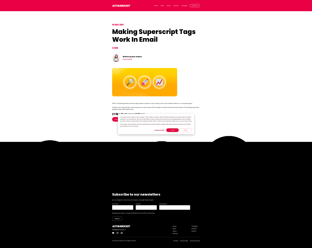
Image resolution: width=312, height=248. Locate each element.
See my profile (127, 59)
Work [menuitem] (174, 229)
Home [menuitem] (174, 226)
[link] (121, 5)
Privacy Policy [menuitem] (184, 241)
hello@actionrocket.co (119, 229)
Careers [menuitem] (193, 231)
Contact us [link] (195, 5)
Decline (186, 130)
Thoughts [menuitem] (194, 226)
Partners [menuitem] (194, 229)
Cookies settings (159, 130)
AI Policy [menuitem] (175, 241)
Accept (172, 130)
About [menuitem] (174, 231)
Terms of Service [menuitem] (195, 241)
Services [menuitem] (175, 233)
